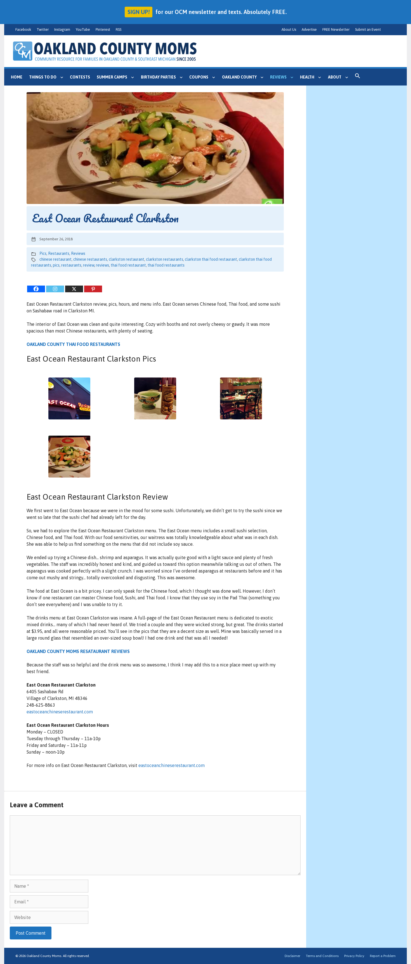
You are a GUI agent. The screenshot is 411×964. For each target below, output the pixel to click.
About (334, 77)
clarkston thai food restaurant (211, 259)
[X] (74, 289)
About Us (289, 29)
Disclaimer (292, 956)
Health (307, 77)
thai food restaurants (166, 265)
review (88, 265)
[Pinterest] (93, 289)
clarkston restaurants (164, 259)
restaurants (71, 265)
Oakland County (239, 77)
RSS (118, 29)
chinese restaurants (90, 259)
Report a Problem (383, 956)
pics (56, 265)
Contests (80, 77)
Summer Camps (112, 77)
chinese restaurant (55, 259)
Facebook (23, 29)
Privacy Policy (354, 956)
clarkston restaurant (126, 259)
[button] (357, 77)
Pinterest (103, 29)
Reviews (278, 77)
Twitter (43, 29)
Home (16, 77)
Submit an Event (368, 29)
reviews (102, 265)
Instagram (62, 29)
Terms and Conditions (322, 956)
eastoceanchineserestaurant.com (60, 711)
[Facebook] (36, 289)
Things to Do (42, 77)
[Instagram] (55, 289)
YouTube (83, 29)
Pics (42, 253)
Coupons (198, 77)
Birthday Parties (158, 77)
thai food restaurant (128, 265)
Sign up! (138, 12)
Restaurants (58, 253)
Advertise (309, 29)
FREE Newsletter (335, 29)
